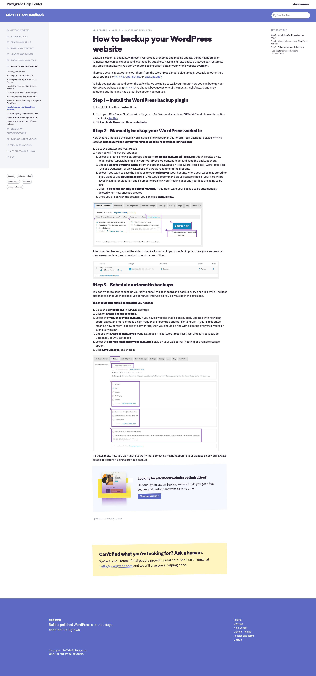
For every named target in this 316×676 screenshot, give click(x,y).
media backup (13, 181)
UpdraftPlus (132, 77)
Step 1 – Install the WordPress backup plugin (287, 36)
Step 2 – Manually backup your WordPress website (289, 42)
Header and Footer (22, 54)
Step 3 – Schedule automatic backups (287, 48)
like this (113, 118)
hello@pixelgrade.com (116, 566)
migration (26, 181)
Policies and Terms (244, 636)
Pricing (237, 620)
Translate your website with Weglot (22, 93)
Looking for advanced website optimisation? (285, 52)
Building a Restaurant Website (20, 76)
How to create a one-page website (22, 118)
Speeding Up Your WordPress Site (21, 97)
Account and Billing (22, 151)
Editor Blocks (19, 36)
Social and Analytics (23, 60)
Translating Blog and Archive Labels (22, 114)
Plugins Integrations (23, 139)
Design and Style (21, 42)
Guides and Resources (23, 66)
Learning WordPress (16, 72)
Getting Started (20, 30)
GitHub (238, 640)
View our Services (149, 496)
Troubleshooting (21, 145)
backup (11, 176)
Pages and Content (22, 48)
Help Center (24, 4)
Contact (238, 624)
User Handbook (25, 15)
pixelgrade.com (301, 4)
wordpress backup (15, 187)
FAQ (12, 157)
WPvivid (119, 77)
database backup (24, 176)
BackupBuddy (153, 77)
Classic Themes (242, 632)
